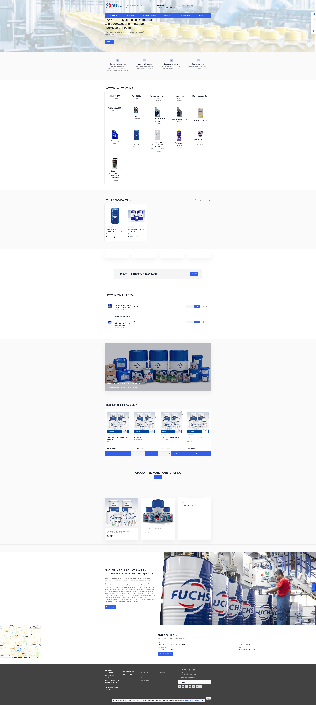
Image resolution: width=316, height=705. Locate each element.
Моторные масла (111, 673)
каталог (194, 274)
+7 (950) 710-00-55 (189, 6)
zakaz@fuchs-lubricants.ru (247, 649)
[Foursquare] (200, 686)
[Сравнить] (206, 306)
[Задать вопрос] (313, 31)
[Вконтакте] (179, 686)
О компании (144, 672)
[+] (192, 306)
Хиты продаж (199, 200)
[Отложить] (203, 306)
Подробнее (110, 607)
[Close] (202, 700)
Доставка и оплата (146, 675)
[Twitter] (190, 686)
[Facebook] (183, 686)
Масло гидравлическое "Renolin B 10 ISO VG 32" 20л (123, 305)
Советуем (208, 200)
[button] (157, 49)
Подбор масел (145, 680)
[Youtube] (197, 686)
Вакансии (162, 672)
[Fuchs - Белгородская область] (114, 6)
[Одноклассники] (186, 686)
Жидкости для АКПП (112, 680)
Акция (190, 200)
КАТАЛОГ (109, 41)
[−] (187, 306)
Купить (197, 306)
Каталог (114, 15)
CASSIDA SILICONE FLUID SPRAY (170, 437)
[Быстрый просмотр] (128, 417)
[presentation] (8, 25)
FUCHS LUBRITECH (110, 670)
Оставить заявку (165, 654)
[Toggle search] (210, 6)
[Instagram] (193, 686)
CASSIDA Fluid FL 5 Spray (141, 437)
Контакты (143, 677)
